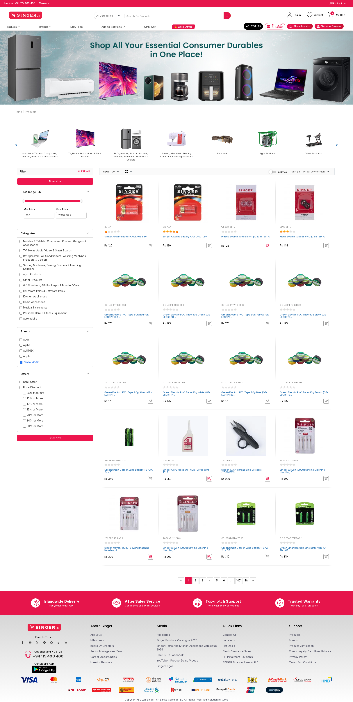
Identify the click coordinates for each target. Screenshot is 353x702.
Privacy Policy (298, 656)
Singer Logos (165, 666)
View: (105, 171)
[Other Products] (313, 141)
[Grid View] (126, 171)
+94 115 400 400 (25, 3)
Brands (43, 26)
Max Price (62, 209)
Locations (229, 640)
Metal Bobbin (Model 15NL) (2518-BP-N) (302, 236)
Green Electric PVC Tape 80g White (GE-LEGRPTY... (187, 393)
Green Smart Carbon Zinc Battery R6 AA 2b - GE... (244, 549)
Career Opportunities (103, 656)
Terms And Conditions (302, 662)
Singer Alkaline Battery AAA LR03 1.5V (185, 236)
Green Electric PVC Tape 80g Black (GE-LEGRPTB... (303, 315)
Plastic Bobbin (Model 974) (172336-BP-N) (245, 236)
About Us (96, 634)
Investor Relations (101, 662)
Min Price (29, 209)
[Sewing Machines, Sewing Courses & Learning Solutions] (176, 143)
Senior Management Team (106, 651)
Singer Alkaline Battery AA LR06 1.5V (125, 236)
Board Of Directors (102, 645)
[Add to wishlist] (153, 188)
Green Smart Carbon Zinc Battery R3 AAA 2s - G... (128, 471)
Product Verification (301, 645)
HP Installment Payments (238, 656)
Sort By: (295, 171)
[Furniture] (222, 141)
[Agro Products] (268, 141)
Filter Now (55, 181)
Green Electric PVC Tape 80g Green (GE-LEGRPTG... (187, 315)
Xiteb (225, 699)
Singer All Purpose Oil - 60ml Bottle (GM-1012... (186, 471)
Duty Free (76, 26)
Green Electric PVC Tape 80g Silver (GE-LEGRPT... (128, 393)
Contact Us (229, 634)
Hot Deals (229, 645)
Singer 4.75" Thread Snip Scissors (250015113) (241, 471)
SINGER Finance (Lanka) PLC (240, 662)
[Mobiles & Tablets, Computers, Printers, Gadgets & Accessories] (40, 143)
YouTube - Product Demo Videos (177, 660)
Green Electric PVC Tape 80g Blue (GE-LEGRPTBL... (244, 393)
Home (18, 111)
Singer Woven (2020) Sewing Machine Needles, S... (302, 471)
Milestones (97, 640)
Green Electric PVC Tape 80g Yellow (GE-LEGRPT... (245, 315)
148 (245, 580)
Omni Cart (150, 26)
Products (11, 26)
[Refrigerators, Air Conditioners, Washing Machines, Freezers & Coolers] (131, 144)
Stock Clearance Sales (237, 651)
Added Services (111, 26)
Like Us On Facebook (170, 655)
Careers (44, 3)
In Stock (282, 171)
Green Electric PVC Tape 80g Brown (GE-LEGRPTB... (304, 393)
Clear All (84, 171)
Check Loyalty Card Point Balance (310, 651)
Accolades (163, 634)
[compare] (153, 193)
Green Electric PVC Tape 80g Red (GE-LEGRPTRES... (127, 315)
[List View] (131, 171)
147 (238, 580)
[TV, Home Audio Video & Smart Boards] (85, 143)
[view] (153, 198)
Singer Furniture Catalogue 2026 (177, 640)
